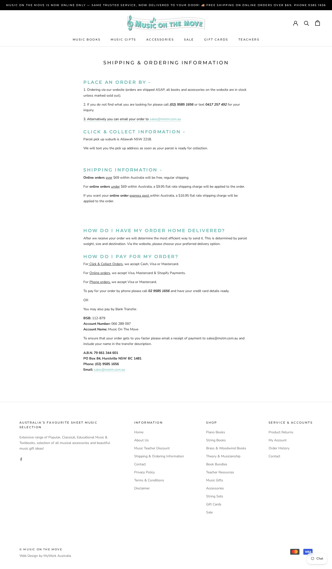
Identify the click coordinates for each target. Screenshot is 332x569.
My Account (278, 440)
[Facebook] (21, 459)
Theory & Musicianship (223, 456)
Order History (279, 448)
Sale (189, 39)
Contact (140, 464)
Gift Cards (216, 39)
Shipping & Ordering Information (159, 456)
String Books (216, 440)
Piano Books (215, 432)
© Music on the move (40, 549)
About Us (141, 440)
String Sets (214, 496)
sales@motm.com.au (165, 119)
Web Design (28, 555)
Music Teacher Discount (152, 448)
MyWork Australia (57, 555)
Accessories (160, 39)
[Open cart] (317, 23)
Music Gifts (123, 39)
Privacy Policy (144, 472)
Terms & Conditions (149, 480)
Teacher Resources (220, 472)
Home (138, 432)
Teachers (248, 39)
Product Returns (281, 432)
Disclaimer (142, 488)
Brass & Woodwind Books (226, 448)
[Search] (306, 22)
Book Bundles (216, 464)
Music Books (86, 39)
